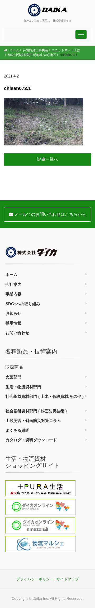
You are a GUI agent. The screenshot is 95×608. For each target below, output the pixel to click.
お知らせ (13, 313)
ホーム (14, 50)
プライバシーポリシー (34, 579)
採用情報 (13, 323)
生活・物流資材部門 (23, 387)
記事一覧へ (47, 159)
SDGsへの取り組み (23, 303)
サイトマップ (67, 579)
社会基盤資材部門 (45, 396)
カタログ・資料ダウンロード (31, 440)
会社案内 (13, 284)
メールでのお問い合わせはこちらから (49, 214)
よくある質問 (17, 430)
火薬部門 (13, 377)
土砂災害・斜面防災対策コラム (33, 420)
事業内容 (13, 294)
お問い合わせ (17, 332)
